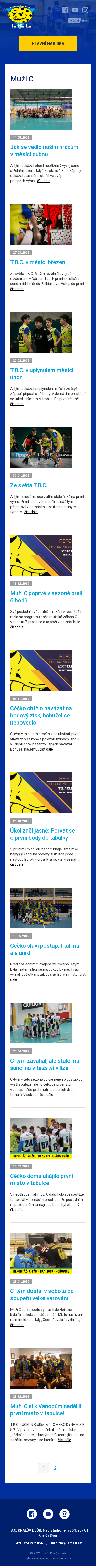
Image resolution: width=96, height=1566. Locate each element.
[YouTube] (48, 1514)
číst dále (43, 181)
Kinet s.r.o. (64, 1558)
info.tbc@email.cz (66, 1543)
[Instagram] (64, 1514)
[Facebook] (32, 1514)
